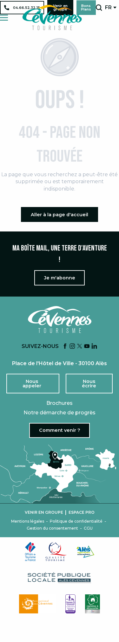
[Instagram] (72, 346)
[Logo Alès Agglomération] (85, 551)
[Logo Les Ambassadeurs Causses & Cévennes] (70, 603)
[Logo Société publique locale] (60, 578)
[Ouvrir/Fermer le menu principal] (4, 18)
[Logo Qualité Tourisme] (56, 551)
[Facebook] (65, 346)
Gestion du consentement (52, 528)
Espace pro (82, 512)
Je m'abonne (59, 278)
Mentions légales (27, 521)
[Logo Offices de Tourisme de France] (30, 551)
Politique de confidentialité (76, 521)
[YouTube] (87, 346)
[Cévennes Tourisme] (52, 17)
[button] (99, 7)
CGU (88, 528)
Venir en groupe (44, 512)
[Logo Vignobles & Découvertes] (92, 603)
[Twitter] (79, 346)
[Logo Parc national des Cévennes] (37, 603)
